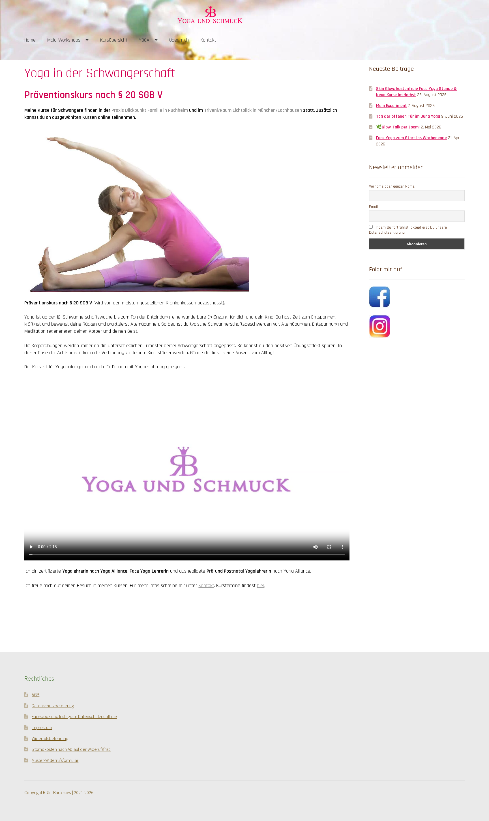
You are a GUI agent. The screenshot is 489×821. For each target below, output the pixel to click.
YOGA (144, 40)
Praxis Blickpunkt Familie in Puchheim (150, 110)
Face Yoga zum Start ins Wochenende (411, 138)
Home (30, 40)
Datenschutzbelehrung (53, 705)
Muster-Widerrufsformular (55, 760)
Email (373, 206)
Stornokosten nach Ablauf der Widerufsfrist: (71, 749)
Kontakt (208, 40)
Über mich (179, 40)
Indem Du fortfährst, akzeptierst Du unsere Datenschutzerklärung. (408, 230)
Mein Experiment (391, 105)
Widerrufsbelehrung (50, 738)
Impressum (42, 727)
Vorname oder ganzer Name (392, 186)
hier (260, 585)
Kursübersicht (113, 40)
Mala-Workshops (63, 40)
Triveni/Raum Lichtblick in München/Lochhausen (253, 110)
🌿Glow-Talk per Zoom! (398, 127)
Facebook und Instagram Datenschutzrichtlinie (74, 716)
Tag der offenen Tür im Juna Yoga (408, 116)
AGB (35, 694)
